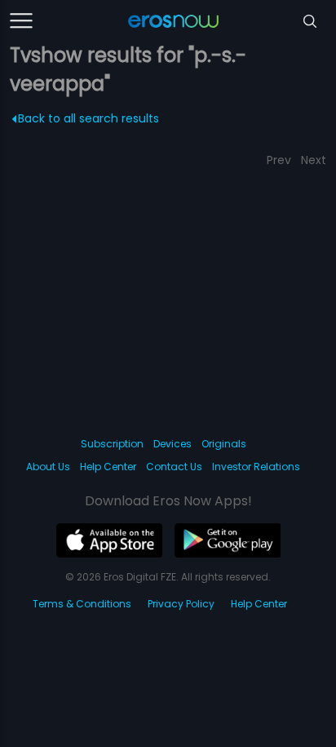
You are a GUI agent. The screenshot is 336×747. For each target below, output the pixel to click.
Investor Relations (256, 467)
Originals (223, 444)
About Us (48, 467)
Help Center (108, 467)
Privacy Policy (181, 604)
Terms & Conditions (82, 604)
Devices (172, 444)
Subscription (112, 444)
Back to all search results (88, 118)
